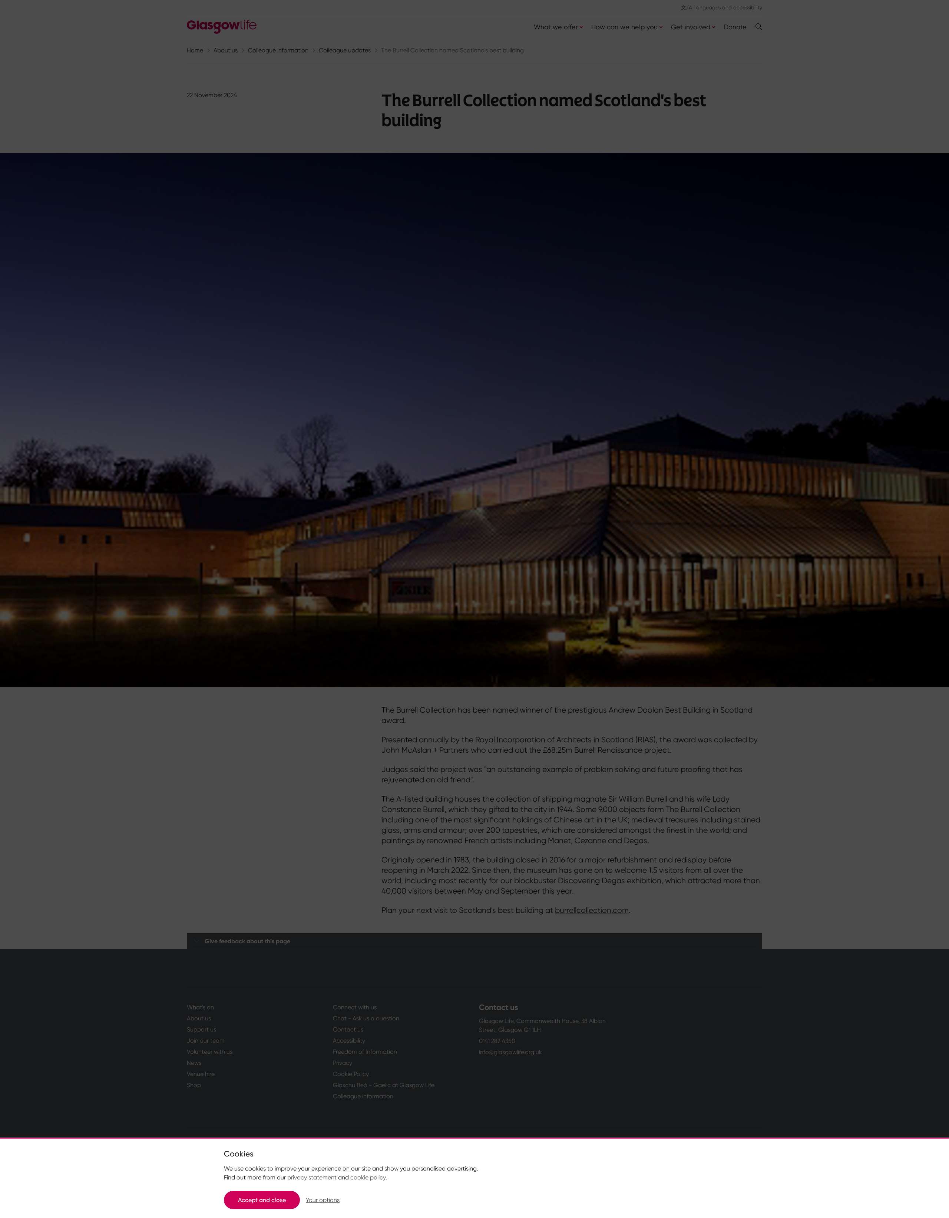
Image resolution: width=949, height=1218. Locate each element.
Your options (323, 1200)
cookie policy (368, 1177)
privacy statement (312, 1177)
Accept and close (262, 1200)
